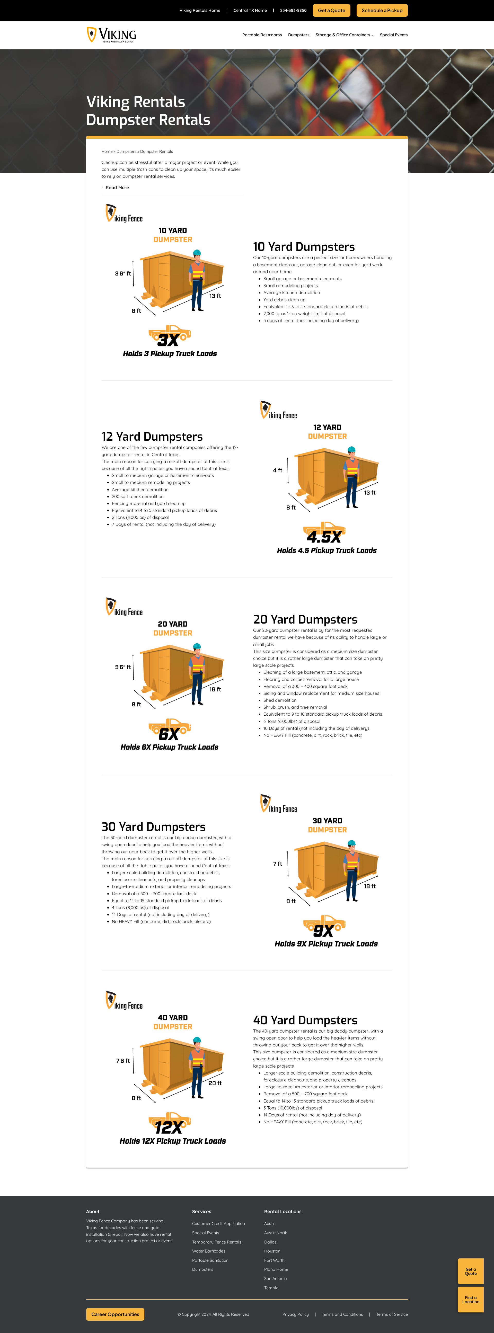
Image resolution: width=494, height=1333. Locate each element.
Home (107, 151)
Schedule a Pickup (382, 10)
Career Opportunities (115, 1314)
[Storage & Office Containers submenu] (372, 35)
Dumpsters (126, 151)
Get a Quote (331, 10)
